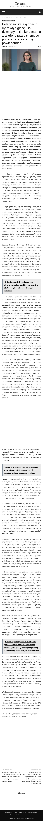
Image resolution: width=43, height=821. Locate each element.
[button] (3, 12)
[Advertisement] (21, 95)
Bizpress (4, 46)
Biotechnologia (32, 812)
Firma (15, 812)
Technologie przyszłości (19, 17)
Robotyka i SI (22, 812)
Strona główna (6, 17)
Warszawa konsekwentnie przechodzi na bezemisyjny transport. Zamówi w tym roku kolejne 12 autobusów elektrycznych (11, 776)
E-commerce (29, 815)
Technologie (8, 812)
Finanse (12, 815)
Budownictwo (20, 815)
